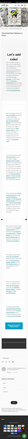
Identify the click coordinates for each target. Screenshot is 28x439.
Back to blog (6, 358)
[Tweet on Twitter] (9, 361)
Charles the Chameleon (12, 241)
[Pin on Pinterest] (13, 361)
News (7, 28)
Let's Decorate (10, 71)
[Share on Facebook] (6, 361)
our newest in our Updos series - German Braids (13, 233)
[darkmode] (22, 5)
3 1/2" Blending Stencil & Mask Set (13, 160)
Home (3, 28)
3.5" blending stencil (11, 264)
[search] (15, 5)
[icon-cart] (18, 5)
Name (4, 383)
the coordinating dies (14, 90)
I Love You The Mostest (14, 316)
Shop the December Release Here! (14, 325)
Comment (5, 391)
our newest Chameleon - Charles (13, 197)
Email (4, 387)
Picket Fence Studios (15, 436)
